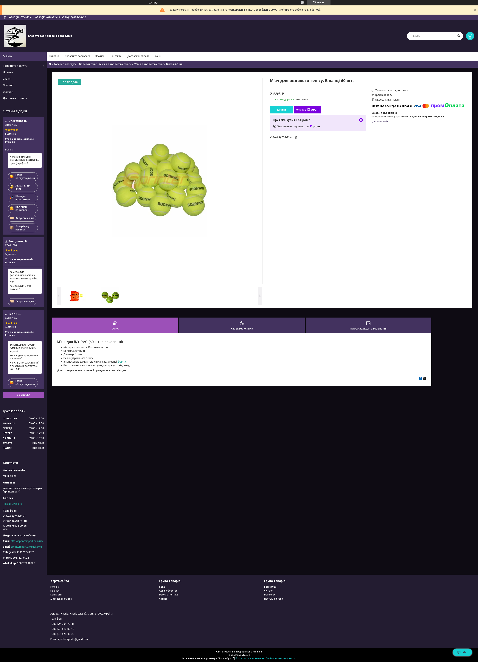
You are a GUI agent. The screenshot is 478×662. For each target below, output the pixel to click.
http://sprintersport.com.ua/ (27, 541)
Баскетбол (270, 586)
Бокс (162, 586)
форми (122, 361)
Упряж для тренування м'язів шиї (24, 357)
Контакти (116, 56)
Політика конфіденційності (281, 658)
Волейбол (269, 594)
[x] (424, 378)
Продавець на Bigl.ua (239, 655)
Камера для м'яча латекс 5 (20, 287)
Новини (8, 72)
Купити (281, 109)
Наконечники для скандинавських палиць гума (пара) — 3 (24, 160)
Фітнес (163, 598)
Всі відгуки (23, 394)
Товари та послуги (76, 56)
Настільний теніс (273, 598)
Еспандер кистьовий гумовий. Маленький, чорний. (23, 348)
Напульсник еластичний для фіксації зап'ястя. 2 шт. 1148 (24, 366)
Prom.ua (257, 651)
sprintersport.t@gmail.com (26, 546)
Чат (465, 652)
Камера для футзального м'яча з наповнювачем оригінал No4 (24, 276)
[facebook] (420, 378)
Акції (158, 56)
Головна (54, 56)
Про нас (99, 56)
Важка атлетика (168, 594)
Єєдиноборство (168, 590)
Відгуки (8, 91)
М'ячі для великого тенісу (115, 64)
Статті (7, 78)
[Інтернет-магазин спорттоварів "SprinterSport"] (15, 35)
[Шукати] (459, 36)
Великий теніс (88, 64)
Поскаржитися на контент (249, 658)
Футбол (268, 590)
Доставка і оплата (138, 56)
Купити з (301, 109)
